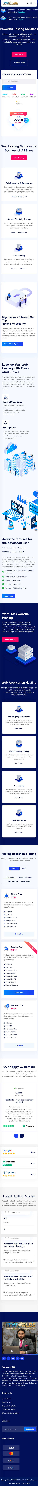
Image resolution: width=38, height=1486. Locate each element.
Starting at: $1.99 (17, 196)
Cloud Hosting (26, 881)
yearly (24, 868)
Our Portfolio (6, 1399)
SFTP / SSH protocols (9, 552)
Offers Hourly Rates (8, 1409)
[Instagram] (8, 1358)
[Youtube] (22, 1358)
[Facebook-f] (4, 1358)
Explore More (8, 596)
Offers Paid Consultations (10, 1413)
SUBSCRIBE (30, 1429)
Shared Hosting (12, 881)
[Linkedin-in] (13, 1358)
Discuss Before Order (9, 1406)
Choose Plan (19, 934)
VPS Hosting (10, 877)
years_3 (14, 868)
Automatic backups (9, 548)
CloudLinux (22, 548)
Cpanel (21, 552)
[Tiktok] (18, 1358)
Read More (18, 729)
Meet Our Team (7, 1402)
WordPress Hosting (25, 877)
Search (10, 88)
